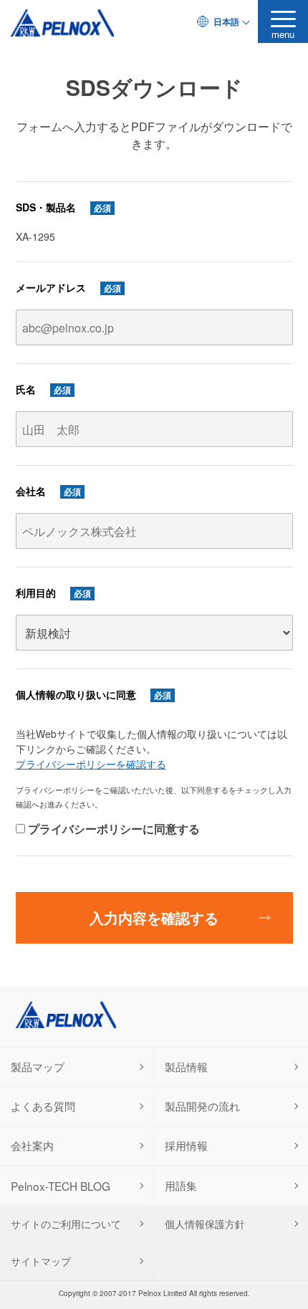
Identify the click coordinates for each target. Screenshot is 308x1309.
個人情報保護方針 (205, 1224)
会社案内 (32, 1145)
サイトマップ (41, 1261)
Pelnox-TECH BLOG (60, 1186)
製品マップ (37, 1066)
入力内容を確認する (154, 917)
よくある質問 (43, 1105)
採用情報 (186, 1145)
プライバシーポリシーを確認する (91, 764)
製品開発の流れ (202, 1105)
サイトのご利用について (66, 1224)
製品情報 (186, 1066)
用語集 (181, 1185)
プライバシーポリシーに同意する (112, 828)
